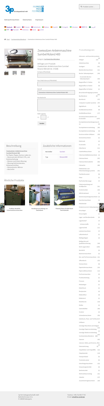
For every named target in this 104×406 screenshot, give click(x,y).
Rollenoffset (82, 295)
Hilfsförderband (84, 193)
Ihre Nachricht (41, 97)
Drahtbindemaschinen (85, 110)
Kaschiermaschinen (85, 200)
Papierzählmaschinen (85, 271)
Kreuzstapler (83, 214)
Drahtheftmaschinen (85, 113)
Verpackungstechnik (85, 367)
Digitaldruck (82, 106)
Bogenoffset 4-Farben (85, 89)
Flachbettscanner (84, 174)
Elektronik (82, 141)
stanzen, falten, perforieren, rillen (89, 343)
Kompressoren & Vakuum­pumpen (89, 207)
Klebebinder (83, 203)
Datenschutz (27, 20)
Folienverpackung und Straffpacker (85, 185)
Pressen (81, 281)
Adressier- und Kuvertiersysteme (89, 56)
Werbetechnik (83, 370)
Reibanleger (82, 284)
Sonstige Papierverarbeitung (88, 329)
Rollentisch (82, 298)
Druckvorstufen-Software (86, 134)
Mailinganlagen (83, 238)
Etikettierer (82, 148)
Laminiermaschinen (85, 231)
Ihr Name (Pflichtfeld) (43, 72)
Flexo (80, 177)
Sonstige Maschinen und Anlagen (89, 326)
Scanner (81, 312)
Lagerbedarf (83, 221)
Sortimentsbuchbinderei (18, 39)
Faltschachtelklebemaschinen (88, 155)
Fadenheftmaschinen (85, 151)
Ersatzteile (82, 145)
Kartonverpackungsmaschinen (88, 197)
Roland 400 (63, 157)
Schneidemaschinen (85, 315)
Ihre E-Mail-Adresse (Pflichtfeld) (47, 80)
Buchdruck (82, 99)
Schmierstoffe (84, 224)
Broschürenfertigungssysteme (88, 92)
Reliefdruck (82, 288)
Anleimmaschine (84, 63)
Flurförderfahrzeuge (85, 181)
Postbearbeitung (84, 278)
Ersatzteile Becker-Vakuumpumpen (86, 78)
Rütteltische (82, 302)
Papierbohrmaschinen (85, 267)
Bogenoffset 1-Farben (85, 82)
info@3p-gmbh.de (78, 397)
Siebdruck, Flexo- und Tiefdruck (88, 319)
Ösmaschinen (83, 264)
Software (81, 322)
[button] (30, 51)
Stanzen (81, 339)
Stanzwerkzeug (84, 346)
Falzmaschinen (83, 158)
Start (8, 39)
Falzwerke (82, 165)
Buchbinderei (83, 96)
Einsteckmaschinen (85, 138)
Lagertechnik (83, 228)
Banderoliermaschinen (86, 70)
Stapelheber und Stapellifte (87, 350)
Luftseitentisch (83, 234)
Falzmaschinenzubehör (86, 162)
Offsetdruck (82, 260)
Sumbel (62, 152)
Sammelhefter (83, 308)
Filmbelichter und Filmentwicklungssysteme (87, 170)
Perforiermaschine (84, 274)
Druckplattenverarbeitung (87, 127)
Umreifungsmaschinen (86, 363)
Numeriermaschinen (85, 253)
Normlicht (82, 250)
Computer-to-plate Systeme (87, 103)
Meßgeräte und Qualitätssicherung (84, 242)
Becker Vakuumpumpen (86, 73)
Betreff (39, 89)
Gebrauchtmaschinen (11, 20)
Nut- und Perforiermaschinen (87, 257)
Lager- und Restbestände (86, 217)
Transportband (83, 356)
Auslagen (82, 66)
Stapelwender (83, 353)
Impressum (39, 20)
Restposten (82, 291)
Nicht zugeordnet (84, 247)
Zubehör (81, 377)
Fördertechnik (83, 190)
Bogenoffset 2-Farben (85, 86)
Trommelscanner (84, 360)
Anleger (81, 60)
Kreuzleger (82, 210)
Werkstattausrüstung (85, 374)
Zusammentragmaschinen (87, 381)
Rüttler (81, 305)
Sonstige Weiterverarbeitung (88, 332)
